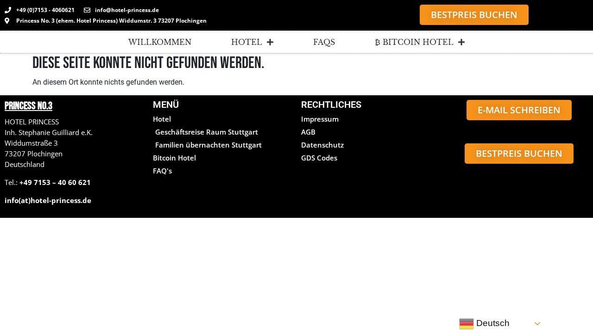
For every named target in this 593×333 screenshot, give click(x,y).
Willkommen (159, 42)
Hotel (246, 42)
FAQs (324, 42)
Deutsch (492, 323)
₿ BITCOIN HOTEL (414, 42)
